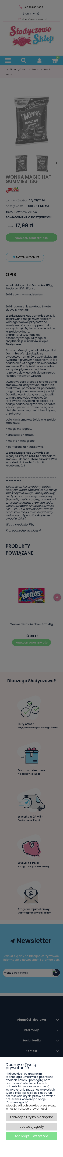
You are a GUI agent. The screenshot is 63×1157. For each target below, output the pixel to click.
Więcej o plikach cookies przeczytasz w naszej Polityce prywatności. (31, 1107)
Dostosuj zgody (31, 1126)
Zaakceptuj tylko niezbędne (31, 1117)
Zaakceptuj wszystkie (31, 1136)
